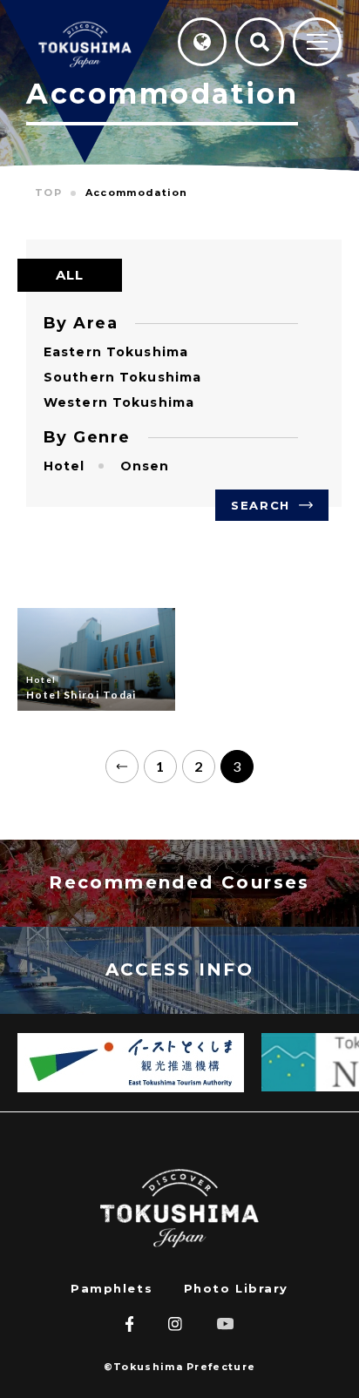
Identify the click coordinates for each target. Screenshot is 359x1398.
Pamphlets (111, 1288)
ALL (70, 275)
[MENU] (317, 43)
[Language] (202, 41)
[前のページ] (122, 766)
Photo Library (236, 1288)
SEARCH (260, 505)
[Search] (259, 41)
